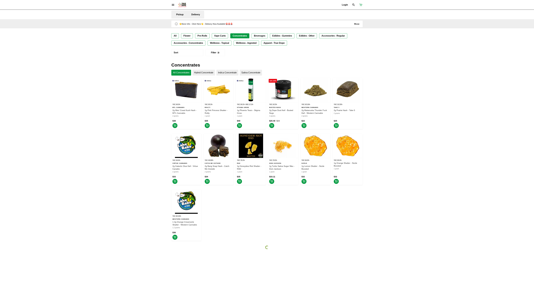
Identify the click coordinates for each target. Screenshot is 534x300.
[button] (345, 4)
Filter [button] (213, 52)
